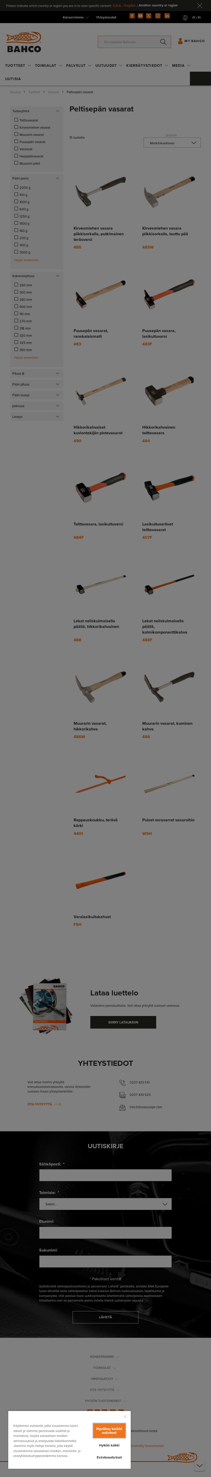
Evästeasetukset (109, 1457)
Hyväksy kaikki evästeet (109, 1430)
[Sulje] (125, 1416)
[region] (69, 1439)
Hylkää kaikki (109, 1445)
